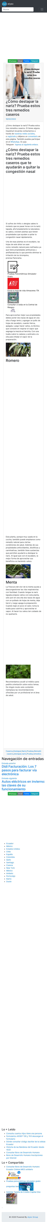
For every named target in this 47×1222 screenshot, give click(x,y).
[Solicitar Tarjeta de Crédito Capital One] (11, 1198)
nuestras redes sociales (24, 133)
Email (20, 61)
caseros (10, 754)
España (9, 854)
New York (10, 868)
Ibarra (8, 879)
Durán (8, 881)
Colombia (10, 857)
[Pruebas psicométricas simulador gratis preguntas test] (26, 1186)
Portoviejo (10, 876)
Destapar (17, 751)
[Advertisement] (23, 36)
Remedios (38, 751)
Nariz (24, 751)
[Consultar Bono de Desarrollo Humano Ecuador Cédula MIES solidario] (13, 1175)
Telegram (34, 61)
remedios (37, 754)
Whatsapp (12, 61)
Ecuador (9, 843)
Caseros (9, 751)
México (9, 846)
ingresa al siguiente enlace (26, 144)
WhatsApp (14, 142)
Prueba (30, 754)
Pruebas (30, 751)
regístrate (11, 136)
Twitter (26, 61)
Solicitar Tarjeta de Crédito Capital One (23, 1192)
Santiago (10, 862)
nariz (24, 754)
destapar (18, 754)
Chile (8, 851)
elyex (10, 3)
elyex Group (32, 1217)
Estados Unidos (13, 849)
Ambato (9, 873)
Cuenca (9, 865)
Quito (8, 860)
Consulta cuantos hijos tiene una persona (24, 1133)
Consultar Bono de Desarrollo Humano (23, 1152)
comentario (32, 136)
